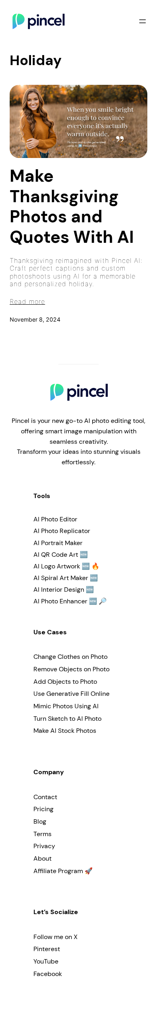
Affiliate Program (58, 871)
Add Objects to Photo (65, 681)
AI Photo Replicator (61, 531)
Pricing (43, 809)
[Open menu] (142, 21)
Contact (45, 797)
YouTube (45, 961)
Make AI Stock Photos (64, 730)
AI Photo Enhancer (60, 601)
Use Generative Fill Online (71, 693)
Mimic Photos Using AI (66, 706)
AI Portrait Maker (58, 543)
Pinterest (46, 949)
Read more (27, 302)
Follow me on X (55, 937)
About (42, 858)
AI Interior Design (58, 589)
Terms (42, 834)
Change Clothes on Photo (70, 656)
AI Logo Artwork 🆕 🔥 (66, 566)
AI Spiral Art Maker (60, 578)
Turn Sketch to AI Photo (67, 718)
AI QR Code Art (55, 554)
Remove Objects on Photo (71, 669)
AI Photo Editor (55, 519)
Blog (39, 821)
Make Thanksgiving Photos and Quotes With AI (72, 206)
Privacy (44, 846)
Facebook (47, 974)
